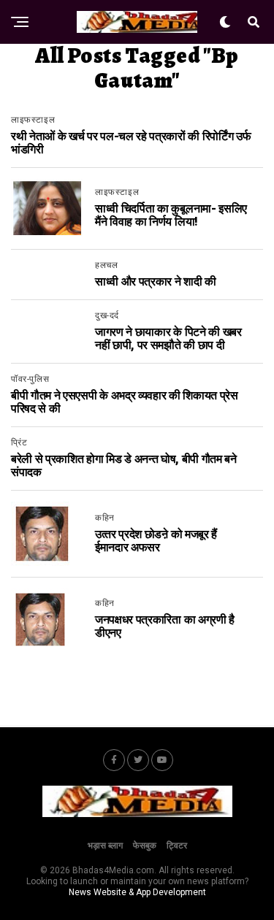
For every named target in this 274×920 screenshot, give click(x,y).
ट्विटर (177, 845)
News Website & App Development (137, 892)
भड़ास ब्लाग (105, 845)
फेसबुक (144, 845)
